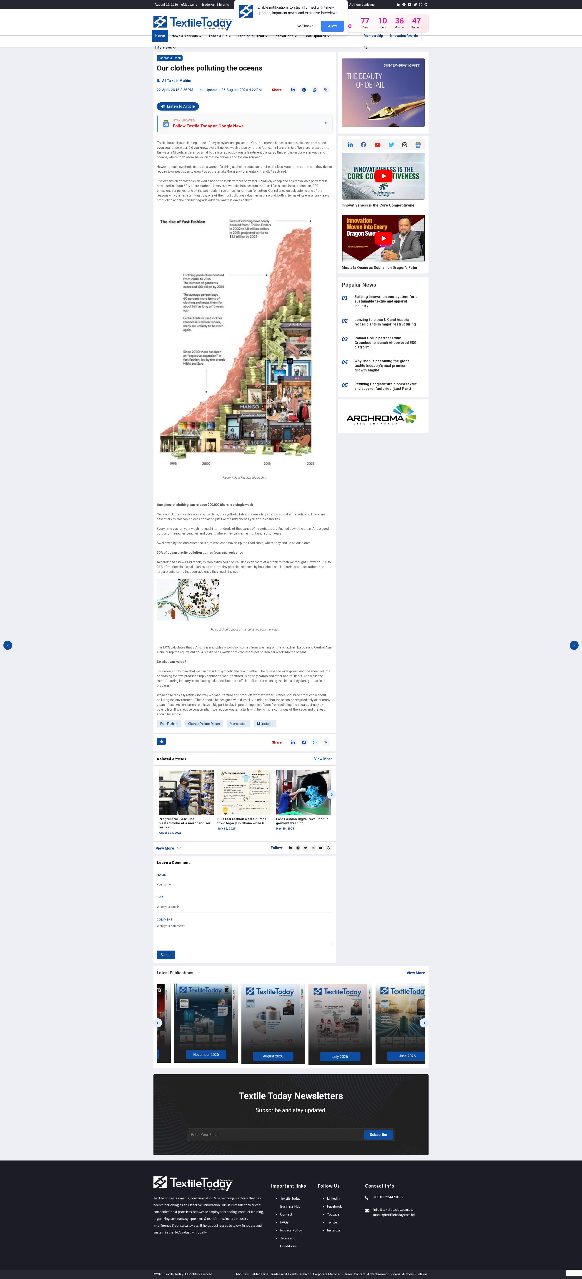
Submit (166, 955)
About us (242, 1274)
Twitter (332, 1222)
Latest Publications (175, 972)
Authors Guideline (362, 4)
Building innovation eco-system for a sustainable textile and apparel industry (386, 301)
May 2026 (325, 1055)
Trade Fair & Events (215, 4)
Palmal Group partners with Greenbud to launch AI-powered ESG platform (385, 342)
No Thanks (305, 26)
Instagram (334, 1230)
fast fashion (169, 724)
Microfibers (265, 724)
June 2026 (257, 1056)
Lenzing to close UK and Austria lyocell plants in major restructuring (385, 322)
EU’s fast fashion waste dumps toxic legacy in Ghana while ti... (183, 821)
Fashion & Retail (251, 36)
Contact (286, 1214)
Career (347, 1274)
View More (323, 759)
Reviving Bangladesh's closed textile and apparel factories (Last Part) (385, 386)
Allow (332, 26)
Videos (395, 1274)
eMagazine (189, 4)
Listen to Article (181, 106)
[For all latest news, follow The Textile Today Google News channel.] (328, 848)
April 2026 (392, 1055)
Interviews (164, 47)
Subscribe (378, 1135)
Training (305, 1274)
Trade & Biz (218, 36)
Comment (165, 919)
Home (160, 36)
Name (161, 874)
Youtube (333, 1214)
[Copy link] (326, 90)
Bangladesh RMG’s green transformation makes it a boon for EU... (301, 823)
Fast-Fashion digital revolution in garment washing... (244, 821)
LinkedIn (333, 1198)
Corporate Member (327, 1274)
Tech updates (315, 36)
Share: (277, 90)
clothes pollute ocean (204, 724)
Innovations (284, 36)
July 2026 (190, 1056)
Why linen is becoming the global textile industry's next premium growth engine (382, 365)
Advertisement (378, 1274)
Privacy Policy (291, 1230)
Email (161, 897)
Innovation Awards (404, 36)
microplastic (238, 724)
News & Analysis (185, 36)
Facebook (334, 1206)
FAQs (284, 1222)
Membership (373, 36)
